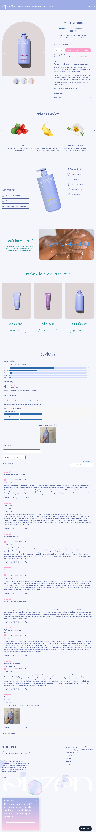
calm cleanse (79, 323)
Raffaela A (8, 508)
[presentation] (3, 130)
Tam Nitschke (9, 666)
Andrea (7, 632)
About (68, 750)
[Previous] (4, 52)
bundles (34, 6)
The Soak (69, 752)
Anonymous (8, 604)
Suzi (6, 572)
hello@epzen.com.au (86, 749)
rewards (50, 6)
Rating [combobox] (7, 457)
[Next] (43, 52)
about (40, 6)
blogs (44, 6)
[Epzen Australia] (8, 6)
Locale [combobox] (19, 457)
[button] (7, 400)
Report (27, 497)
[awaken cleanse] (23, 48)
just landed (27, 6)
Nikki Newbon (9, 699)
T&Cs (74, 755)
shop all (20, 6)
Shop (68, 747)
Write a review (79, 28)
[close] (36, 801)
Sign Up (26, 753)
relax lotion (48, 323)
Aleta (6, 477)
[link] (14, 386)
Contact (75, 747)
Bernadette (9, 539)
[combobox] (83, 465)
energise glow (17, 323)
